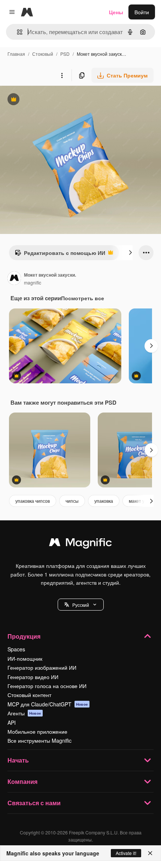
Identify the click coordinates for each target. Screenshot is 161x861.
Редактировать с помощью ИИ (60, 254)
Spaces (16, 649)
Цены (116, 12)
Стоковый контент (29, 695)
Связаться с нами (34, 802)
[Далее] (130, 252)
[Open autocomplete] (16, 32)
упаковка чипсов (32, 501)
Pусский (80, 605)
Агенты (24, 713)
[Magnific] (80, 544)
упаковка (103, 501)
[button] (81, 605)
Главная (16, 54)
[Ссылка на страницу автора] (14, 278)
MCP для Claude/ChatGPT (47, 704)
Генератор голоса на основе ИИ (46, 686)
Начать (18, 760)
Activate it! (126, 853)
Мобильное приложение (37, 731)
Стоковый (42, 54)
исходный (50, 100)
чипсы (72, 501)
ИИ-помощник (24, 658)
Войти (141, 12)
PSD (65, 54)
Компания (22, 781)
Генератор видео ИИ (32, 677)
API (11, 722)
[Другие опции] (61, 75)
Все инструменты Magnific (39, 740)
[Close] (150, 853)
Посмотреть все (82, 298)
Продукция (23, 636)
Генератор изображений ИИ (41, 667)
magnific (32, 282)
